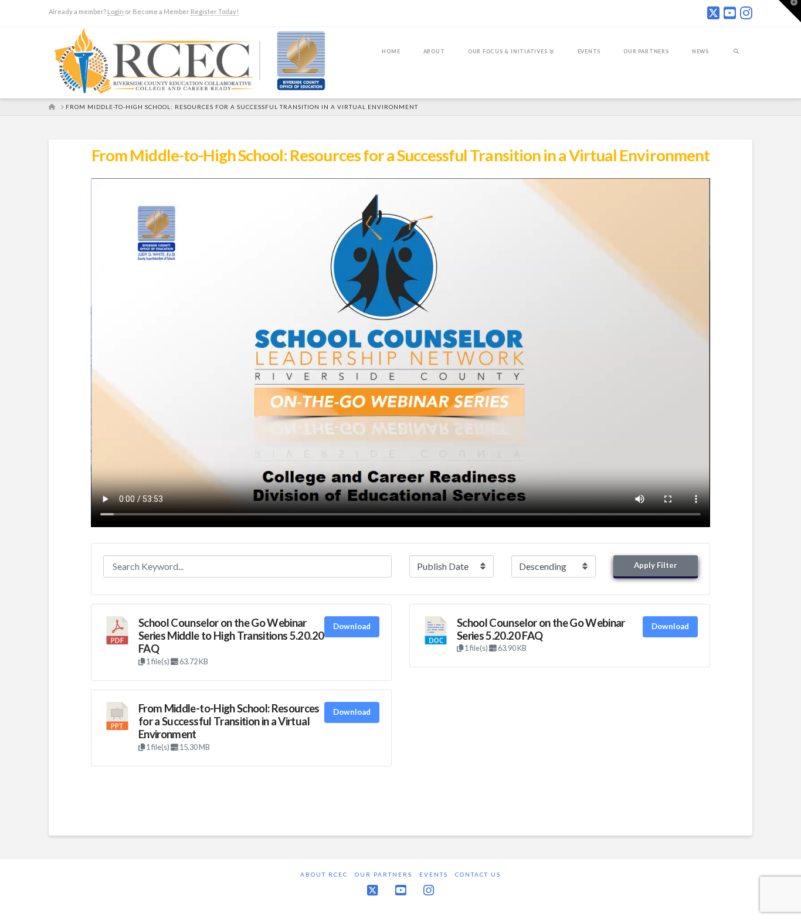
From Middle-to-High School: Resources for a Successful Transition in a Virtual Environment (229, 721)
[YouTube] (730, 13)
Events (433, 874)
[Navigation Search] (736, 59)
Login (115, 11)
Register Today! (215, 11)
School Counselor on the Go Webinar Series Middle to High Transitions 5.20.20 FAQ (231, 636)
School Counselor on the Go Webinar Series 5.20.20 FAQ (541, 629)
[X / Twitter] (713, 13)
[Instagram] (746, 13)
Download (352, 626)
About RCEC (324, 874)
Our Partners (383, 874)
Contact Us (478, 874)
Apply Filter (655, 565)
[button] (790, 11)
